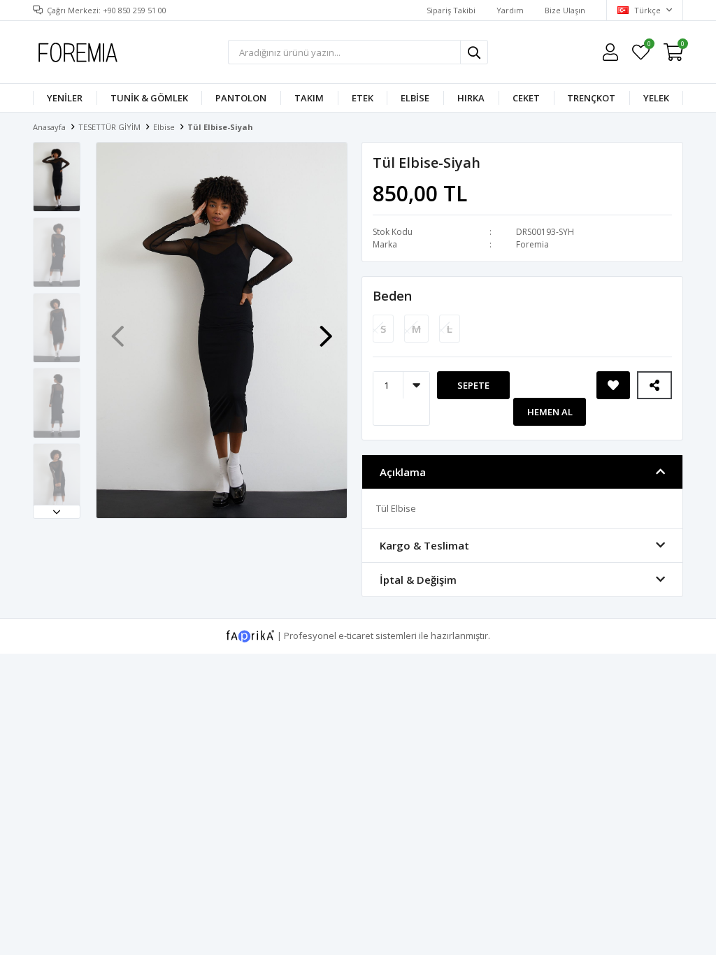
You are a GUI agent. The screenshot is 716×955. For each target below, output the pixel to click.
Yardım (510, 10)
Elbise (415, 98)
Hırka (471, 98)
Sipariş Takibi (451, 10)
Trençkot (591, 98)
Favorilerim (648, 45)
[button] (56, 512)
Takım (309, 98)
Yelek (656, 98)
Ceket (526, 98)
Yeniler (65, 98)
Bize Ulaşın (565, 10)
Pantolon (240, 98)
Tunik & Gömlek (149, 98)
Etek (362, 98)
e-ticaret (355, 635)
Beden (392, 295)
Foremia (532, 244)
